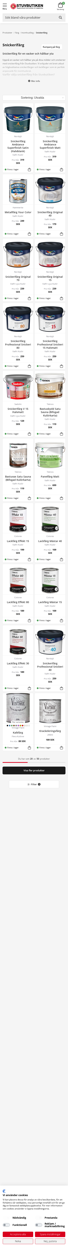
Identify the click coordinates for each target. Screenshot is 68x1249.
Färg (17, 32)
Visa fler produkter (34, 770)
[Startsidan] (27, 6)
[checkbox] (6, 1218)
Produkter (7, 32)
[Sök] (60, 17)
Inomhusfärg (27, 32)
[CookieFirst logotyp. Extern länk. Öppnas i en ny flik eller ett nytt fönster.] (4, 1191)
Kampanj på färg (51, 46)
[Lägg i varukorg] (29, 169)
